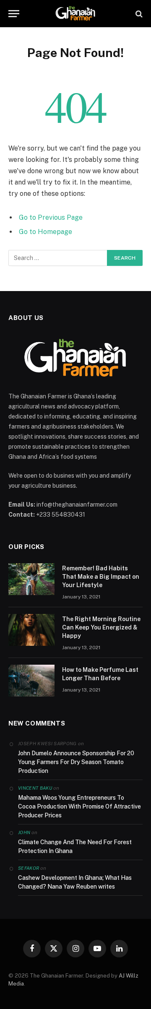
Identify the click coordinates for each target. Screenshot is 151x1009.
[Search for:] (58, 258)
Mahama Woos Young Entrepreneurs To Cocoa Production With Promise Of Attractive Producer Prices (79, 806)
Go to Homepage (45, 232)
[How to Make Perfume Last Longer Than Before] (31, 681)
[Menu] (13, 13)
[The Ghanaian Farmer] (75, 13)
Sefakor (28, 868)
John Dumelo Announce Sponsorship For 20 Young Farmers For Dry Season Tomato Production (76, 762)
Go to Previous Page (51, 217)
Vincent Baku (35, 788)
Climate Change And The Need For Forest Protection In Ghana (75, 846)
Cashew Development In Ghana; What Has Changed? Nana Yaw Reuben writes (75, 882)
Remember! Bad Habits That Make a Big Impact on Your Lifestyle (100, 576)
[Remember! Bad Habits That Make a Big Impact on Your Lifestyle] (31, 579)
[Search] (138, 13)
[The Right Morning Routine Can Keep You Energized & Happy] (31, 630)
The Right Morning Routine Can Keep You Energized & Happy (101, 627)
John (24, 832)
